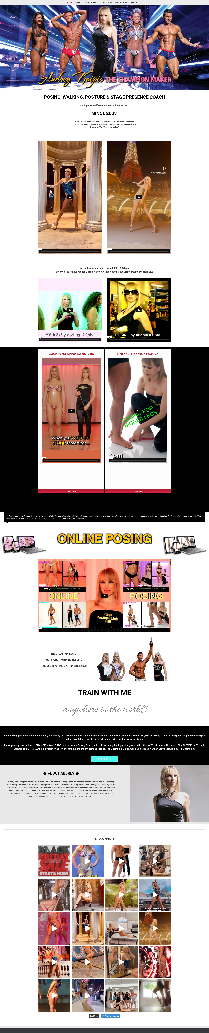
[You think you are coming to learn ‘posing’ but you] (121, 895)
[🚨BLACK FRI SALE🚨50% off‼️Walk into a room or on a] (88, 861)
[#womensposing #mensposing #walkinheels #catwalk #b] (54, 861)
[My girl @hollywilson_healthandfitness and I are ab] (121, 962)
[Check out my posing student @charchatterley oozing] (54, 995)
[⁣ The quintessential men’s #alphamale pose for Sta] (121, 861)
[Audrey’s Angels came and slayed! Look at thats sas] (54, 928)
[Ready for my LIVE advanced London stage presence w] (155, 995)
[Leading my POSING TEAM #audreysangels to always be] (54, 962)
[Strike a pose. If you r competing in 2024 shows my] (88, 928)
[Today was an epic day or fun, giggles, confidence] (121, 995)
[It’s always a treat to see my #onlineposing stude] (155, 861)
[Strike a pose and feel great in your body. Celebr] (121, 928)
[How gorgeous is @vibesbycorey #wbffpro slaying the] (155, 962)
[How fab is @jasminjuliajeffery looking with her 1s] (88, 995)
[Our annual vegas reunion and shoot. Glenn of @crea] (88, 962)
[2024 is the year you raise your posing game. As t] (155, 895)
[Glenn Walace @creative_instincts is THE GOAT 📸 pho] (54, 895)
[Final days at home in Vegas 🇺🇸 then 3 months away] (88, 895)
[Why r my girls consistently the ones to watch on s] (155, 928)
